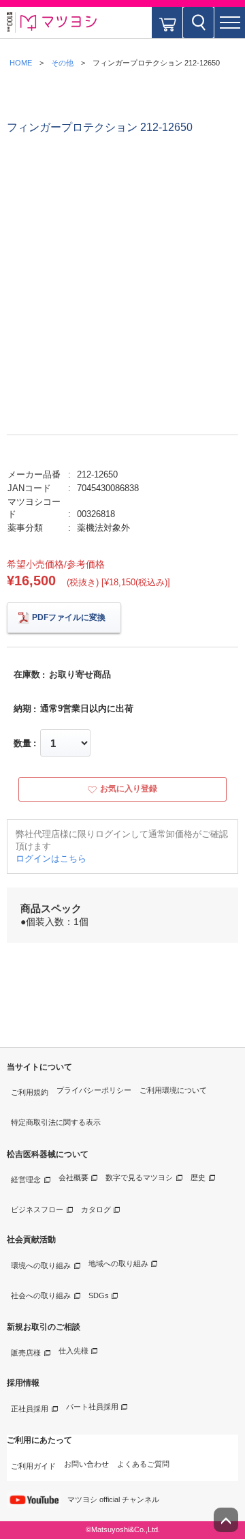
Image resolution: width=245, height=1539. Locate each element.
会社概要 (73, 1177)
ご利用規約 (29, 1092)
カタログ (96, 1209)
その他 (62, 63)
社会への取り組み (41, 1295)
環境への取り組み (41, 1265)
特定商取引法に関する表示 (56, 1122)
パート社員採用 (92, 1407)
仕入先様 (73, 1351)
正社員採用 (29, 1409)
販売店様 (26, 1353)
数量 (22, 743)
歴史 (198, 1177)
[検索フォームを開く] (198, 22)
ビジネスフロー (37, 1209)
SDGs (98, 1295)
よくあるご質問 (143, 1464)
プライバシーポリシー (93, 1090)
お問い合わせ (86, 1464)
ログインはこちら (51, 858)
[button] (229, 22)
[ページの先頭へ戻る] (226, 1520)
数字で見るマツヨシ (139, 1177)
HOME (21, 63)
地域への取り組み (118, 1263)
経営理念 (26, 1179)
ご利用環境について (173, 1090)
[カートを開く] (167, 22)
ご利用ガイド (33, 1466)
